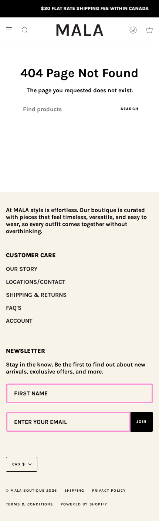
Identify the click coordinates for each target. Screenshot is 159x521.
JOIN (141, 421)
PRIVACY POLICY (109, 490)
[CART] (149, 30)
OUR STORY (21, 268)
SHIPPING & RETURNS (36, 294)
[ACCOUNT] (133, 30)
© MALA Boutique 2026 (31, 490)
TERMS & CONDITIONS (29, 504)
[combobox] (79, 109)
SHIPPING (74, 490)
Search (129, 109)
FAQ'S (13, 307)
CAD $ (18, 464)
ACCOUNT (19, 320)
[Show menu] (11, 30)
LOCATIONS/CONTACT (35, 281)
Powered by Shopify (84, 504)
